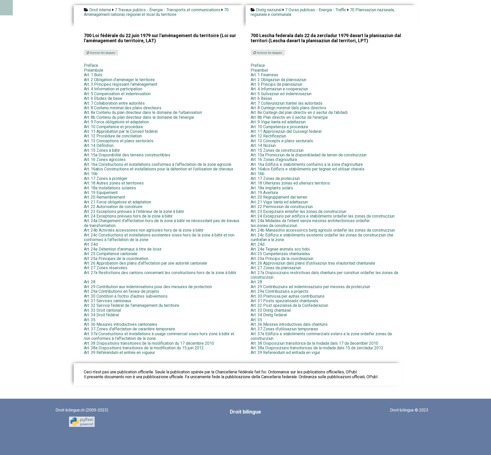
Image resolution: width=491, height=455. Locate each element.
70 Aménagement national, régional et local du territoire (156, 12)
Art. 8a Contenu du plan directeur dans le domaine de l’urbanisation (143, 112)
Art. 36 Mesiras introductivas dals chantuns (289, 324)
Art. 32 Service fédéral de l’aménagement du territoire (131, 305)
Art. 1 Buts (93, 74)
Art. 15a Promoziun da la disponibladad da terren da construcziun (308, 155)
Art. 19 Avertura (264, 192)
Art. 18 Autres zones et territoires (114, 183)
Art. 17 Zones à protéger (105, 178)
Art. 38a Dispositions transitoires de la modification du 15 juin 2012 (144, 347)
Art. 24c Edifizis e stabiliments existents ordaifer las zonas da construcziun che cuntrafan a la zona (322, 237)
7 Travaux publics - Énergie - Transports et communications (167, 9)
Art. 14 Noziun (263, 145)
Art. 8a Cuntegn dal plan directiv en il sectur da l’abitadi (299, 112)
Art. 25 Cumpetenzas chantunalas (280, 253)
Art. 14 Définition (99, 145)
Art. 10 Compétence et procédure (113, 126)
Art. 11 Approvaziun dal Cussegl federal (286, 131)
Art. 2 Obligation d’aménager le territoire (119, 79)
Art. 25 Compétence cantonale (110, 253)
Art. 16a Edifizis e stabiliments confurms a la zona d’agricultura (307, 164)
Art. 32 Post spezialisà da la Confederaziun (289, 305)
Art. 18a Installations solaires (110, 188)
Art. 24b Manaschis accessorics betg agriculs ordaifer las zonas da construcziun (323, 230)
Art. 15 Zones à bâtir (102, 150)
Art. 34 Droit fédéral (101, 314)
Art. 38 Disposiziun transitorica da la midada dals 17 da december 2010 (314, 343)
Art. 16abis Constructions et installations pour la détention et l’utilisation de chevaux (158, 169)
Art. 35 (89, 319)
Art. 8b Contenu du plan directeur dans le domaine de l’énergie (139, 117)
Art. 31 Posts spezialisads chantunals (284, 300)
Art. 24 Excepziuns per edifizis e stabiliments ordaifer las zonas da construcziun (323, 216)
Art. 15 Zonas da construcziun (277, 150)
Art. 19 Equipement (101, 192)
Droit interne (100, 9)
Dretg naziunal (269, 9)
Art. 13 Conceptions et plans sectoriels (118, 140)
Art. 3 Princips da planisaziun (276, 84)
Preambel (259, 70)
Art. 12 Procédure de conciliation (113, 136)
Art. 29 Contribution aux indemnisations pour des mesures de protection (148, 286)
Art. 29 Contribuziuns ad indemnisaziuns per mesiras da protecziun (310, 286)
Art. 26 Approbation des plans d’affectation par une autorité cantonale (145, 263)
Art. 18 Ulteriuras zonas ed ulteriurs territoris (290, 183)
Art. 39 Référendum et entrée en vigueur (119, 352)
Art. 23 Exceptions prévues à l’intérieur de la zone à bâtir (134, 211)
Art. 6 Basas (261, 98)
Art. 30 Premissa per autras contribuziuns (288, 296)
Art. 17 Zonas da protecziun (275, 178)
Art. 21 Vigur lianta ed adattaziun (279, 202)
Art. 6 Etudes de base (103, 98)
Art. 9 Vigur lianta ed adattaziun (278, 122)
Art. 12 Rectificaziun (268, 136)
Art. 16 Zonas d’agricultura (274, 159)
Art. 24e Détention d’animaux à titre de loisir (123, 249)
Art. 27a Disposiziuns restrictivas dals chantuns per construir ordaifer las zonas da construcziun (324, 275)
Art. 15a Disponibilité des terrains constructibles (127, 155)
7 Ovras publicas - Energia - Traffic (315, 9)
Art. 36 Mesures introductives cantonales (120, 324)
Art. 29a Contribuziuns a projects (279, 291)
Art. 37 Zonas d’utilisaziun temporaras (284, 329)
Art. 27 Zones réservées (105, 267)
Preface (258, 65)
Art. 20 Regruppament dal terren (279, 197)
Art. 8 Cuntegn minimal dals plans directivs (288, 107)
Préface (91, 65)
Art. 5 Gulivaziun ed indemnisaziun (281, 93)
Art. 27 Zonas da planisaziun (276, 267)
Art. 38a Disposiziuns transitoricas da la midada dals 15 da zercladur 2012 (317, 347)
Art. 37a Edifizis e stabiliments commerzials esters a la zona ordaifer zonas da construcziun (321, 336)
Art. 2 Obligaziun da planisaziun (278, 79)
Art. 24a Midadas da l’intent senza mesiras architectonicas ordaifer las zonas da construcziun (310, 223)
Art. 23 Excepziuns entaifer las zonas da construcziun (298, 211)
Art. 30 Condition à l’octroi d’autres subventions (126, 296)
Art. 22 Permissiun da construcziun (282, 206)
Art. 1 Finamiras (264, 74)
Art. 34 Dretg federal (269, 314)
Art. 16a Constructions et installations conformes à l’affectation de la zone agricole (157, 164)
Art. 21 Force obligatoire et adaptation (117, 202)
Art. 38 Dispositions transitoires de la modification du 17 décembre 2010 (149, 343)
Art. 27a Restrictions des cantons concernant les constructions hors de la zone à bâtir (160, 272)
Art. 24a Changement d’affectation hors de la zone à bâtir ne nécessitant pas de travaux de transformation (161, 223)
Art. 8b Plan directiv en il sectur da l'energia (289, 117)
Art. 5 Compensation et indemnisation (117, 93)
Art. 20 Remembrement (104, 197)
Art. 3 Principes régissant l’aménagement (120, 84)
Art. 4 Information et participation (113, 88)
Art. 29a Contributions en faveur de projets (121, 291)
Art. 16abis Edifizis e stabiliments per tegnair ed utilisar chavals (307, 169)
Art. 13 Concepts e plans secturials (282, 140)
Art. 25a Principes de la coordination (116, 258)
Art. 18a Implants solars (272, 188)
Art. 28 (89, 281)
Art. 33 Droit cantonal (102, 310)
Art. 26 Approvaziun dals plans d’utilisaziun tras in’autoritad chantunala (313, 263)
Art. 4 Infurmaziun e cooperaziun (279, 88)
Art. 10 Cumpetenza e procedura (279, 126)
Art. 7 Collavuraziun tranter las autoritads (286, 103)
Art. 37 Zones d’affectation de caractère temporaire (129, 329)
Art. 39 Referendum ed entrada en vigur (285, 352)
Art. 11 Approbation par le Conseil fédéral (121, 131)
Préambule (93, 70)
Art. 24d (91, 244)
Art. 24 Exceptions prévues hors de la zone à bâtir (128, 216)
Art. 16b (91, 173)
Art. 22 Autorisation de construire (113, 206)
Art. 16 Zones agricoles (105, 159)
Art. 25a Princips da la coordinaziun (282, 258)
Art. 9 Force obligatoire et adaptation (116, 122)
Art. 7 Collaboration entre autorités (114, 103)
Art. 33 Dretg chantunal (271, 310)
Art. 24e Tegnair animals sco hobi (280, 249)
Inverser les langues (102, 52)
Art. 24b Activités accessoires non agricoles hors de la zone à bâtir (144, 230)
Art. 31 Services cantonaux (107, 300)
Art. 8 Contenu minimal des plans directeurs (122, 107)
